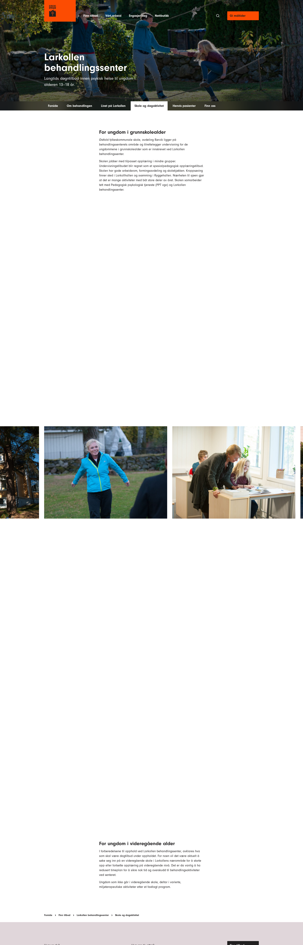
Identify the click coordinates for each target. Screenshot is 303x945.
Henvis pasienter (184, 106)
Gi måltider (238, 16)
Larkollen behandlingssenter (93, 915)
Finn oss (210, 106)
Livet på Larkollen (113, 106)
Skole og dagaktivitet (149, 106)
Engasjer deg (138, 16)
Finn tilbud (90, 16)
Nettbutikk (162, 16)
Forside (53, 106)
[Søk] (218, 16)
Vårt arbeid (113, 16)
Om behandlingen (79, 106)
